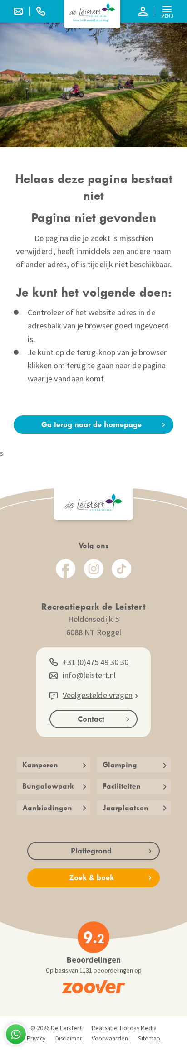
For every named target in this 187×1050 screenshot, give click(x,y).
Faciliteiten (122, 785)
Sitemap (149, 1038)
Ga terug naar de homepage (91, 424)
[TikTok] (121, 568)
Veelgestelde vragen (98, 695)
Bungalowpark (48, 785)
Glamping (120, 764)
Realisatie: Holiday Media (124, 1028)
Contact (91, 719)
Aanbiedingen (47, 807)
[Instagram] (93, 568)
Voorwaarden (110, 1038)
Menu (167, 16)
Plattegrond (91, 851)
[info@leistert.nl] (22, 11)
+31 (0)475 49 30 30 (95, 662)
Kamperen (40, 764)
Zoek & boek (91, 877)
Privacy (36, 1038)
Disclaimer (68, 1038)
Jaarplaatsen (125, 807)
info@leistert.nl (89, 675)
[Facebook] (65, 568)
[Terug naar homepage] (92, 12)
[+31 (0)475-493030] (41, 11)
